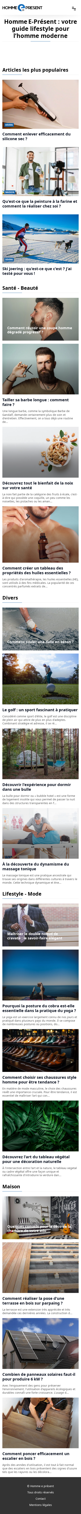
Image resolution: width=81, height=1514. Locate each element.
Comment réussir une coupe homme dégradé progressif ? (39, 330)
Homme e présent (42, 1486)
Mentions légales (40, 1505)
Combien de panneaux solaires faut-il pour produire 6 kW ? (38, 1377)
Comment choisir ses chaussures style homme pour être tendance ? (39, 1080)
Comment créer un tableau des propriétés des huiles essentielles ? (36, 570)
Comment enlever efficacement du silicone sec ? (36, 136)
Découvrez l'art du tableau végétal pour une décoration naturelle (36, 1159)
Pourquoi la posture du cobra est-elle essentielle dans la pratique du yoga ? (39, 1008)
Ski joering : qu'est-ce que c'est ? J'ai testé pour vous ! (37, 271)
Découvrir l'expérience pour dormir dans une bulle (36, 787)
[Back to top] (70, 1503)
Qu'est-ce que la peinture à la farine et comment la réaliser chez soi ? (39, 204)
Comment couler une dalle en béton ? (40, 641)
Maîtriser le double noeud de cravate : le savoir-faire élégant (34, 935)
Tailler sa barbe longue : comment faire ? (35, 402)
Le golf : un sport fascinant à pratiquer (40, 709)
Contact (41, 1498)
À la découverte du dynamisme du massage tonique (35, 866)
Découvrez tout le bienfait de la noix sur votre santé (37, 485)
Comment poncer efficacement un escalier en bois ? (35, 1456)
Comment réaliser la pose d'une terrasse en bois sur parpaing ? (33, 1301)
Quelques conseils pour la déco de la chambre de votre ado (39, 1228)
